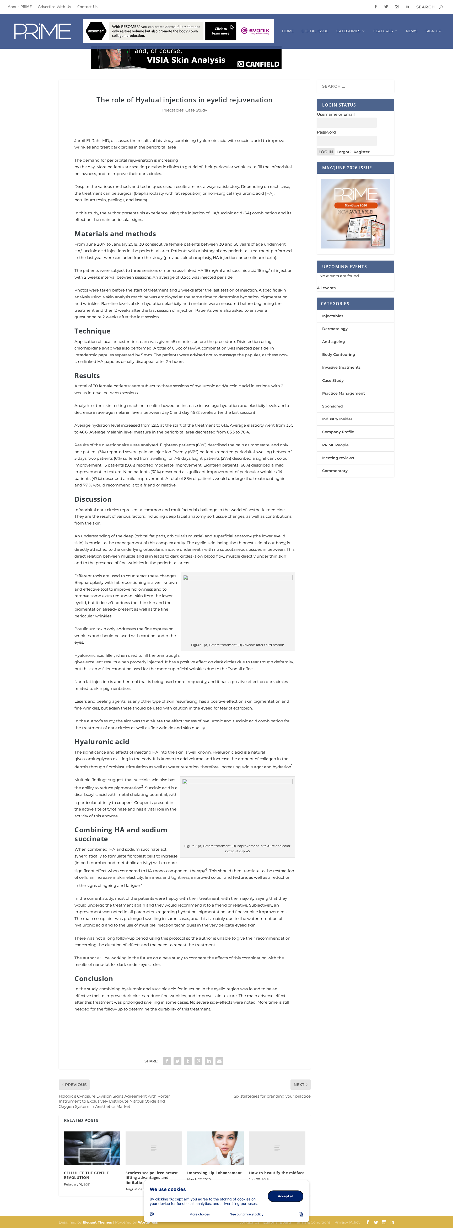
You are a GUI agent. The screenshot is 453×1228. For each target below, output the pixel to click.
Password (326, 132)
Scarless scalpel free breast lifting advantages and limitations (152, 1177)
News (412, 31)
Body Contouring (338, 354)
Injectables (173, 110)
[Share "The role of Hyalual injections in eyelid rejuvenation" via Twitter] (177, 1061)
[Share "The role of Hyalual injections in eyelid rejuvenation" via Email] (219, 1061)
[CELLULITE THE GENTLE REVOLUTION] (92, 1148)
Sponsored (332, 406)
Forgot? (344, 152)
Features (383, 31)
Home (288, 31)
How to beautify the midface (277, 1172)
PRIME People (335, 445)
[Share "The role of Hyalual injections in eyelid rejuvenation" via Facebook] (167, 1061)
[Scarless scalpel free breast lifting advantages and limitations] (154, 1148)
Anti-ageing (333, 341)
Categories (348, 31)
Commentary (335, 470)
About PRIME (20, 6)
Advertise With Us (54, 6)
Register (362, 152)
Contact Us (87, 6)
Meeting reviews (338, 458)
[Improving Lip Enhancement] (215, 1148)
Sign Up (433, 31)
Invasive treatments (341, 367)
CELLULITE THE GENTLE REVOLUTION (86, 1175)
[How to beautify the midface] (277, 1148)
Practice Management (343, 393)
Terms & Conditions (313, 1222)
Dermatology (335, 328)
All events (326, 287)
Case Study (196, 110)
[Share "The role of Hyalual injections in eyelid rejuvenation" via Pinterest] (198, 1061)
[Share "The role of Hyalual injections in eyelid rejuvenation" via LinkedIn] (209, 1061)
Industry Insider (337, 419)
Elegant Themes (97, 1222)
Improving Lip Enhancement (214, 1172)
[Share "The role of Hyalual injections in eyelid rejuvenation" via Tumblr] (188, 1061)
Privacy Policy (347, 1222)
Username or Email (336, 114)
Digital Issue (314, 31)
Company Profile (338, 432)
